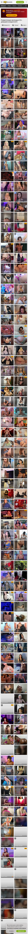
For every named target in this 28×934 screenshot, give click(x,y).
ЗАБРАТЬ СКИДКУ (11, 15)
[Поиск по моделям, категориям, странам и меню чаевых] (26, 6)
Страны (16, 25)
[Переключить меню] (1, 2)
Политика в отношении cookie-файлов (16, 928)
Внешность (7, 25)
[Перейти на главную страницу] (8, 2)
